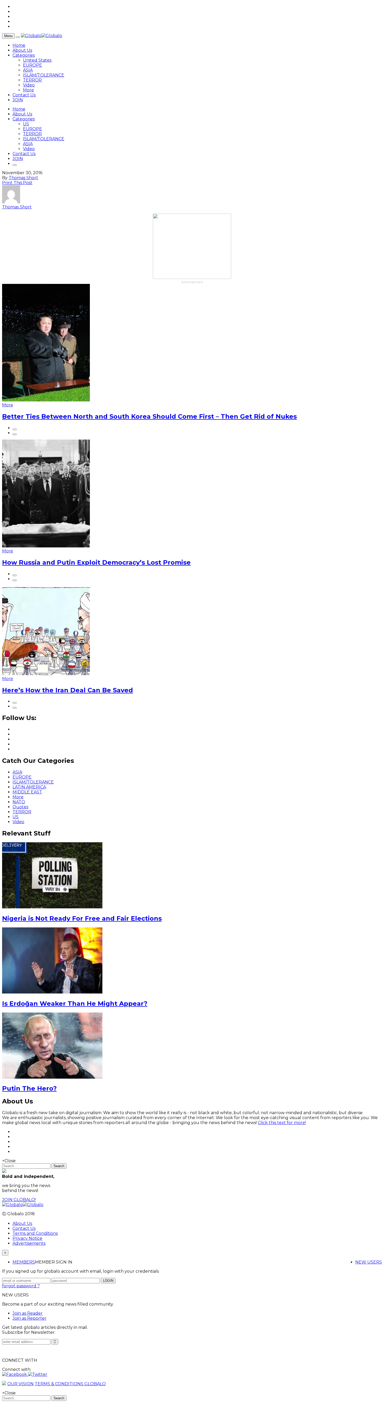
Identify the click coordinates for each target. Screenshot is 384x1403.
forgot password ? (21, 1285)
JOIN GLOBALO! (19, 1199)
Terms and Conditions (35, 1233)
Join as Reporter (29, 1318)
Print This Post (17, 182)
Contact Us (24, 94)
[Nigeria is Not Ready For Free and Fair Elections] (52, 906)
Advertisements (29, 1243)
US (26, 123)
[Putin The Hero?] (52, 1077)
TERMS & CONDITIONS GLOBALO (70, 1383)
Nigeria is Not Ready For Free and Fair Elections (82, 918)
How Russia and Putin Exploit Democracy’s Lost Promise (96, 562)
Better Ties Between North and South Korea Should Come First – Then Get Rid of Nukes (149, 416)
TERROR (32, 80)
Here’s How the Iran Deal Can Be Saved (67, 690)
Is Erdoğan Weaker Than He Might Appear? (74, 1003)
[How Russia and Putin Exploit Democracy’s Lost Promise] (46, 545)
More (28, 89)
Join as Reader (28, 1313)
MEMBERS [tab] (24, 1262)
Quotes (20, 806)
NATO (19, 801)
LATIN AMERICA (29, 787)
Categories (24, 55)
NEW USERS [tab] (368, 1262)
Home (19, 45)
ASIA (28, 70)
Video (29, 85)
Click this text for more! (282, 1122)
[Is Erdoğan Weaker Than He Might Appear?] (52, 992)
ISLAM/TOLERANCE (43, 75)
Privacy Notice (27, 1238)
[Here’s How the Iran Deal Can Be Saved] (46, 673)
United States (37, 60)
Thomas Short (23, 177)
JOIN (18, 99)
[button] (15, 1374)
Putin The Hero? (29, 1088)
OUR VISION (20, 1383)
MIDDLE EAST (27, 792)
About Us (22, 50)
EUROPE (32, 65)
